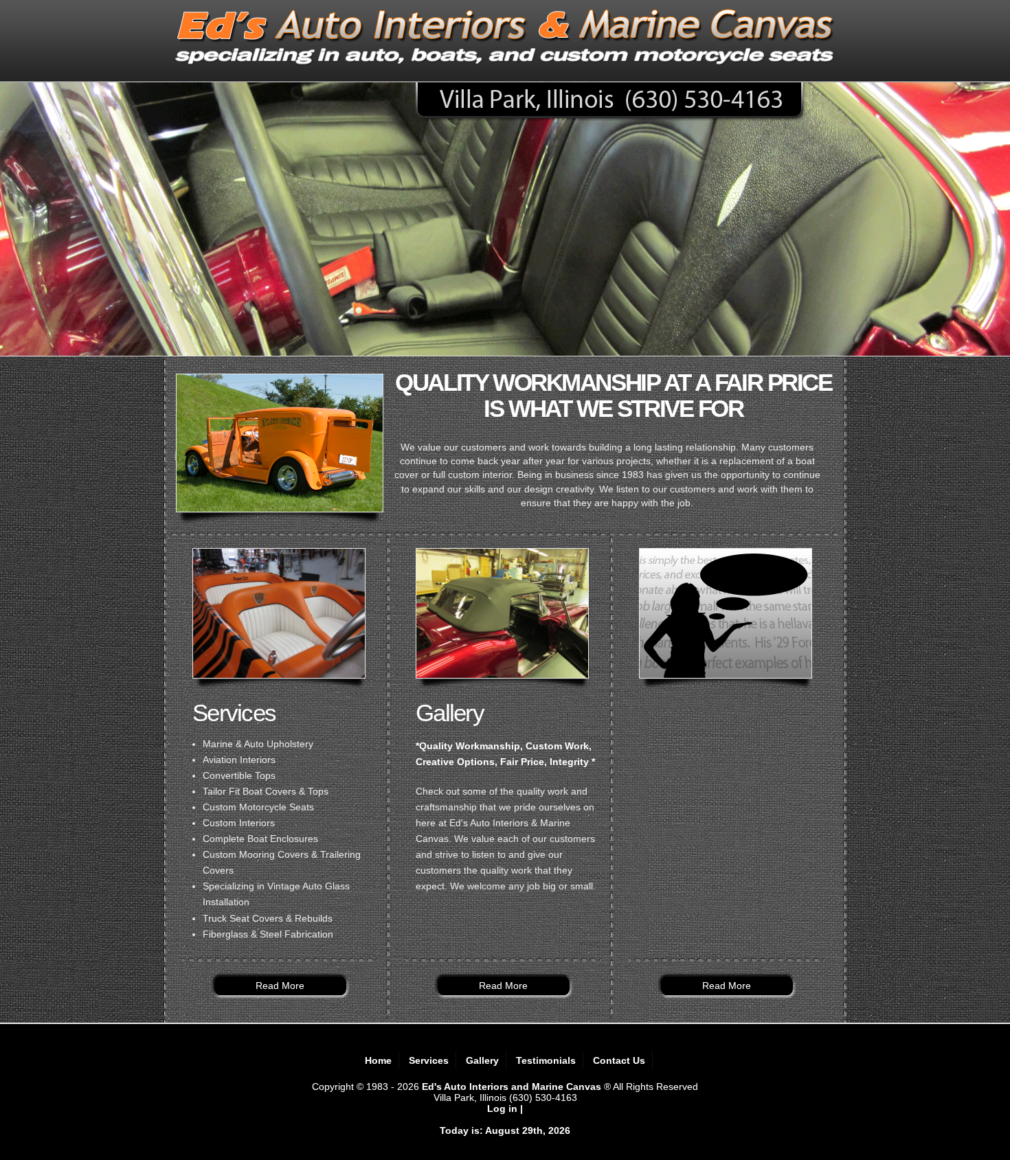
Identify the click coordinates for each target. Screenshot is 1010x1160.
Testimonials (546, 1060)
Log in (502, 1108)
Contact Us (619, 1060)
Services (429, 1060)
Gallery (482, 1060)
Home (378, 1060)
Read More (280, 985)
